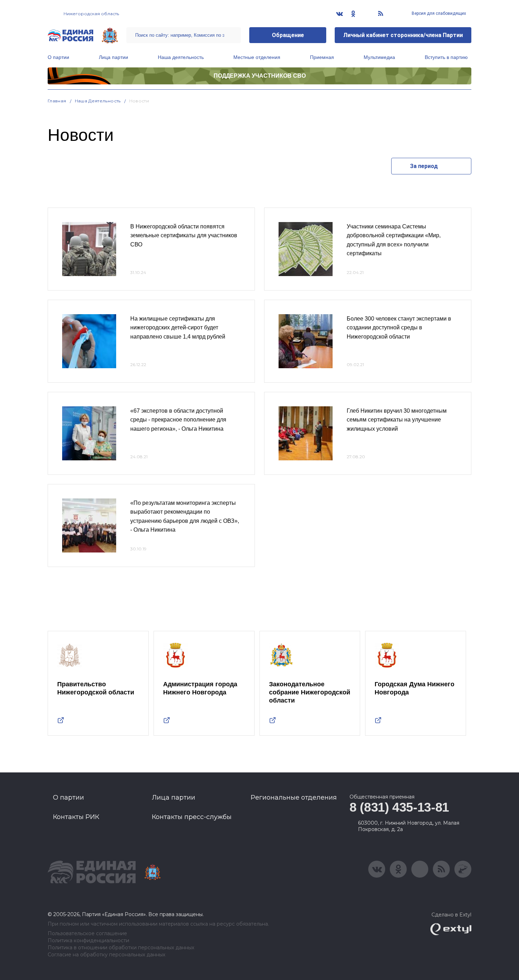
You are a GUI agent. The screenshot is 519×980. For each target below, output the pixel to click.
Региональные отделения (294, 797)
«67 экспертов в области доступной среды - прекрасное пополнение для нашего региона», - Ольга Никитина (178, 420)
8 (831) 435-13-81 (399, 807)
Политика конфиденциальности (88, 941)
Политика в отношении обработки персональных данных (121, 948)
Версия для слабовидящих (438, 13)
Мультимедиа (379, 57)
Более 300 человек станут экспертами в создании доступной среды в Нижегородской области (399, 328)
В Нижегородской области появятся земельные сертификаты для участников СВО (183, 235)
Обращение (288, 35)
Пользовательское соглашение (87, 934)
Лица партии (113, 57)
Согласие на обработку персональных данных (106, 955)
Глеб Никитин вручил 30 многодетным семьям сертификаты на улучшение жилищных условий (397, 420)
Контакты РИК (76, 817)
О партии (58, 57)
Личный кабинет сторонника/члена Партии (403, 35)
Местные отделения (256, 57)
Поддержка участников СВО (260, 76)
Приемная (322, 57)
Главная (57, 100)
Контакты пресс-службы (192, 817)
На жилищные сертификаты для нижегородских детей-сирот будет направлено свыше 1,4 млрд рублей (177, 328)
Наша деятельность (181, 57)
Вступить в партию (446, 57)
